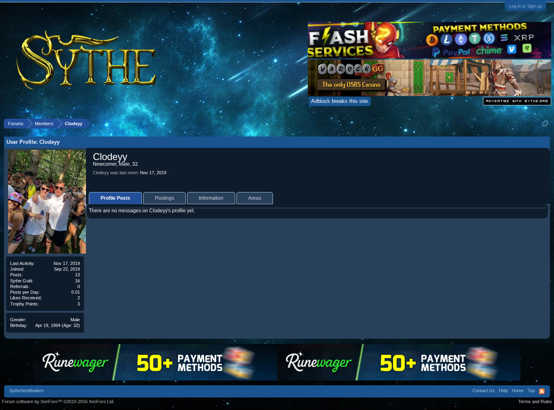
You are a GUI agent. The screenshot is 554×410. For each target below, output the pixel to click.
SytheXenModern (26, 390)
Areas (254, 198)
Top (531, 390)
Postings (164, 198)
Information (211, 198)
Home (518, 390)
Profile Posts (115, 198)
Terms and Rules (535, 401)
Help (503, 390)
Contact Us (483, 390)
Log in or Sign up (525, 6)
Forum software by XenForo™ (58, 401)
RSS (542, 391)
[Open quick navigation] (545, 123)
